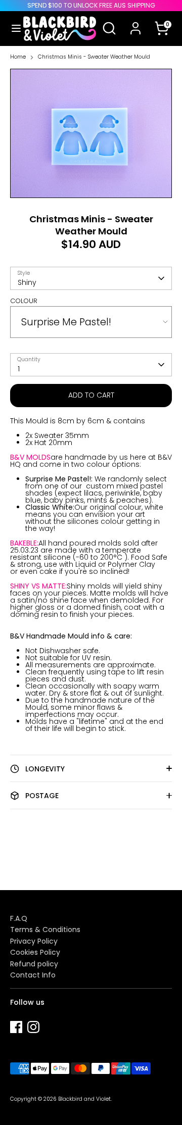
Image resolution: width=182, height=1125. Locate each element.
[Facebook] (16, 1027)
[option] (91, 133)
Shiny (27, 282)
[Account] (135, 22)
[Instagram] (33, 1027)
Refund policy (34, 964)
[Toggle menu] (12, 28)
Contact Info (33, 975)
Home (18, 57)
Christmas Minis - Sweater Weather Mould (94, 57)
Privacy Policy (34, 941)
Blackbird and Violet (84, 1099)
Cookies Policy (35, 952)
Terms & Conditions (45, 929)
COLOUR (23, 301)
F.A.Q (18, 918)
